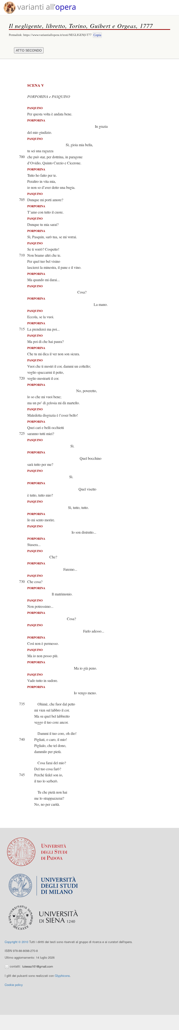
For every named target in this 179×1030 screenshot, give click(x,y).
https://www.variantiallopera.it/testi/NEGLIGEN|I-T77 (57, 35)
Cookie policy (14, 984)
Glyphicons (62, 975)
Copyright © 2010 (16, 942)
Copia (97, 35)
